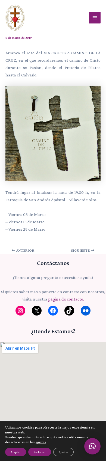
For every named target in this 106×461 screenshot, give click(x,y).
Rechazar (40, 452)
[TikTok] (69, 311)
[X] (37, 311)
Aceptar (16, 452)
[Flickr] (86, 311)
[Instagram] (20, 311)
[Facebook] (53, 311)
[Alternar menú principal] (95, 17)
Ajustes (63, 452)
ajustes (41, 442)
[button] (92, 446)
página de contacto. (66, 299)
